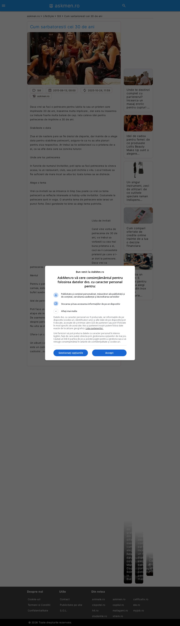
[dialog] (90, 313)
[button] (90, 311)
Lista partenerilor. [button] (94, 328)
